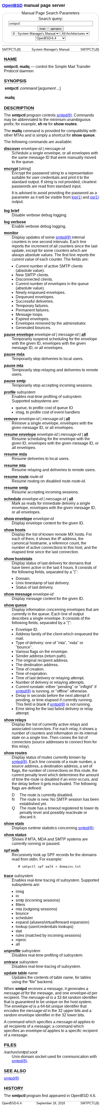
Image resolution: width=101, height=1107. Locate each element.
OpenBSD (12, 5)
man (42, 29)
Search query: (50, 19)
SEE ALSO (15, 1070)
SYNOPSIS (15, 80)
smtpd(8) (64, 115)
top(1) (77, 197)
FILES (10, 1045)
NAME (10, 59)
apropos (56, 29)
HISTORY (13, 1088)
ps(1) (94, 197)
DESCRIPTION (19, 108)
